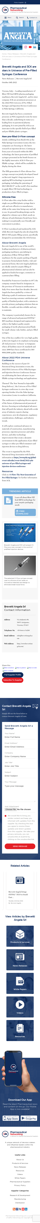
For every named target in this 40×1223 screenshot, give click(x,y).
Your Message (10, 782)
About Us (20, 1159)
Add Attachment (12, 806)
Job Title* (9, 762)
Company (9, 753)
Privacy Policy (20, 1185)
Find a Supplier (19, 2)
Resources (20, 1170)
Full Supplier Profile (12, 675)
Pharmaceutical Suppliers (20, 1181)
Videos (20, 1174)
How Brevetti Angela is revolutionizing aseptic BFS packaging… (20, 894)
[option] (20, 890)
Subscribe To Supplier (12, 680)
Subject (8, 772)
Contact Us (33, 17)
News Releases (13, 54)
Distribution (20, 1203)
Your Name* (10, 733)
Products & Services (20, 1163)
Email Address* (11, 743)
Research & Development (20, 1195)
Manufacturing (20, 1199)
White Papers (20, 1178)
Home (4, 54)
